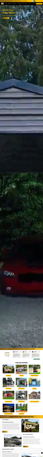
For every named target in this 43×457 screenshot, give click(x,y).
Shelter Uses (9, 3)
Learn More (26, 3)
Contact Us (34, 3)
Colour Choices (19, 3)
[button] (40, 354)
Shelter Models (14, 3)
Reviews (30, 3)
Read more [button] (14, 357)
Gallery (23, 3)
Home (6, 3)
